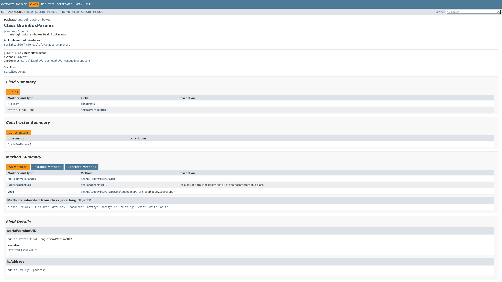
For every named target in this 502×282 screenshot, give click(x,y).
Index (78, 4)
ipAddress (88, 103)
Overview (7, 4)
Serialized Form (14, 71)
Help (88, 4)
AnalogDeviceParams (22, 178)
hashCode (76, 207)
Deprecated (64, 4)
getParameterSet (92, 184)
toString (126, 207)
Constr (40, 12)
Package (21, 4)
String (12, 103)
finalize (41, 207)
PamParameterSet (19, 184)
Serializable (13, 44)
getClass (58, 207)
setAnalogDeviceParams (97, 191)
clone (11, 207)
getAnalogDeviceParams (97, 178)
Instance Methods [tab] (47, 166)
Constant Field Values (22, 250)
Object (21, 57)
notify (91, 207)
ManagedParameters (57, 44)
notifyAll (108, 207)
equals (25, 207)
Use (43, 4)
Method (52, 12)
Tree (51, 4)
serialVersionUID (93, 109)
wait (141, 207)
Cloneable (33, 44)
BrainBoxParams (19, 144)
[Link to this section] (38, 82)
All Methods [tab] (18, 166)
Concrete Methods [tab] (81, 166)
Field (29, 12)
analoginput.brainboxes (33, 19)
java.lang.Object (15, 31)
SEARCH (440, 12)
